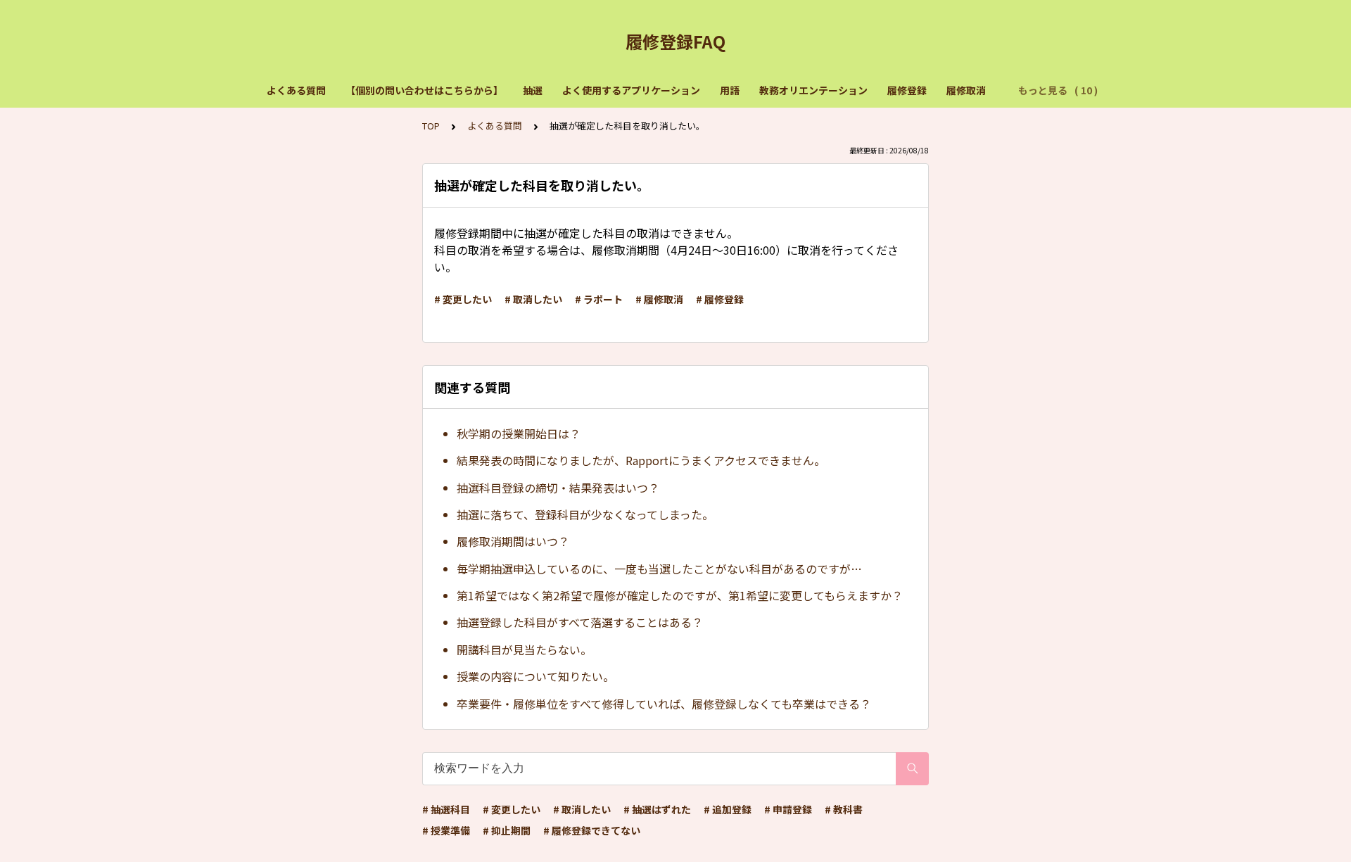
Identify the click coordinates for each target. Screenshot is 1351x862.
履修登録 (907, 90)
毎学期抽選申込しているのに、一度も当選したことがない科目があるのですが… (659, 568)
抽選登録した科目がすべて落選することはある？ (580, 622)
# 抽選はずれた (657, 809)
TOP (431, 125)
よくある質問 (296, 90)
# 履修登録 (720, 299)
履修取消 (966, 90)
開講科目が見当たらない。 (524, 649)
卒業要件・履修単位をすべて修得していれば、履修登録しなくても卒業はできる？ (664, 703)
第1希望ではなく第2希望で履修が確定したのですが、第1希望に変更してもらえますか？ (680, 595)
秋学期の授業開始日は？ (519, 433)
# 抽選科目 (446, 809)
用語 (730, 90)
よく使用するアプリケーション (631, 90)
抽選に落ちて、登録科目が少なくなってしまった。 (585, 514)
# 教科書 (844, 809)
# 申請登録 (788, 809)
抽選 (533, 90)
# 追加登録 (727, 809)
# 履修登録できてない (591, 830)
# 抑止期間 (507, 830)
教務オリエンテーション (813, 90)
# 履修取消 (659, 299)
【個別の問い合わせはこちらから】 (424, 90)
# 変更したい (463, 299)
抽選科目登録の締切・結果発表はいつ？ (558, 487)
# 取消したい (533, 299)
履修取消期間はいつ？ (513, 541)
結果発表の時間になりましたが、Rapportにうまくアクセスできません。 (641, 460)
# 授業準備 (446, 830)
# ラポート (599, 299)
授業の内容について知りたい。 (535, 676)
